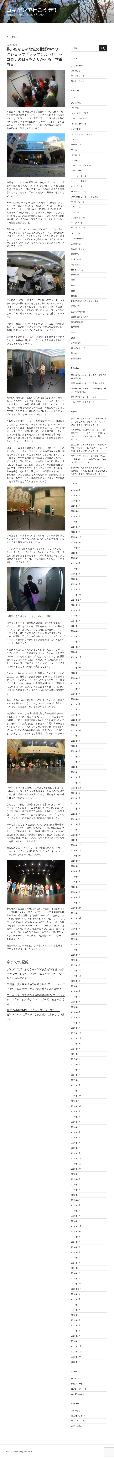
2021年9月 (75, 798)
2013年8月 (75, 1304)
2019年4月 (75, 949)
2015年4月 (75, 1200)
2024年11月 (76, 600)
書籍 (73, 291)
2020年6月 (75, 876)
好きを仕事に (77, 270)
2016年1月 (75, 1153)
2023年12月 (76, 657)
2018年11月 (76, 976)
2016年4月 (75, 1137)
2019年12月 (76, 908)
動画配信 (75, 254)
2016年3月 (75, 1143)
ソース (74, 150)
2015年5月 (75, 1195)
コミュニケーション (80, 124)
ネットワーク (77, 170)
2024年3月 (75, 641)
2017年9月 (75, 1049)
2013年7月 (75, 1310)
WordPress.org (77, 1394)
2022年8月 (75, 741)
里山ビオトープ (78, 348)
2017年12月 (76, 1033)
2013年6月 (75, 1315)
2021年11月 (76, 788)
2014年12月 (76, 1221)
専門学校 (75, 275)
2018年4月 (75, 1012)
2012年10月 (76, 1357)
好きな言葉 (76, 264)
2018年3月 (75, 1017)
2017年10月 (76, 1043)
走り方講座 (76, 343)
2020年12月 (76, 845)
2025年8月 (75, 553)
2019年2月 (75, 960)
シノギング (76, 129)
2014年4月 (75, 1263)
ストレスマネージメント (81, 134)
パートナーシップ (79, 176)
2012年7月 (75, 1362)
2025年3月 (75, 579)
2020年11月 (76, 850)
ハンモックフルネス (80, 191)
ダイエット (76, 155)
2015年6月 (75, 1190)
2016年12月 (76, 1096)
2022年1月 (75, 777)
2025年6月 (75, 563)
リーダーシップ (78, 228)
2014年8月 (75, 1242)
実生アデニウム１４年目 (81, 418)
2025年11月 (76, 537)
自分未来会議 (77, 322)
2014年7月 (75, 1247)
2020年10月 (76, 856)
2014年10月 (76, 1231)
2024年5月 (75, 631)
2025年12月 (76, 532)
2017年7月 (75, 1059)
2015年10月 (76, 1169)
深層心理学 (76, 306)
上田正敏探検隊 (78, 238)
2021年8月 (75, 803)
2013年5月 (75, 1320)
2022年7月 (75, 746)
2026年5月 (75, 506)
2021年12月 (76, 782)
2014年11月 (76, 1226)
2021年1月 (75, 840)
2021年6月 (75, 814)
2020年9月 (75, 861)
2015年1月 (75, 1216)
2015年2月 (75, 1211)
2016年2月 (75, 1148)
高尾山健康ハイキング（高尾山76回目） (88, 383)
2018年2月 (75, 1023)
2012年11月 (76, 1351)
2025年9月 (75, 548)
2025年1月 (75, 589)
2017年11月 (76, 1038)
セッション (76, 144)
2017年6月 (75, 1064)
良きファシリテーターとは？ (83, 397)
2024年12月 (76, 595)
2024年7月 (75, 621)
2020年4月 (75, 887)
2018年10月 (76, 981)
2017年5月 (75, 1070)
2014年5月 (75, 1257)
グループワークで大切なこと (83, 402)
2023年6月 (75, 689)
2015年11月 (76, 1163)
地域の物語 (76, 259)
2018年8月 (75, 991)
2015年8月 (75, 1179)
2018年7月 (75, 996)
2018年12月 (76, 970)
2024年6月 (75, 626)
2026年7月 (75, 495)
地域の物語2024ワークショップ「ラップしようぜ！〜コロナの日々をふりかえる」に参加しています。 (35, 1014)
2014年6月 (75, 1252)
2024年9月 (75, 610)
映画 (73, 285)
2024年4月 (75, 636)
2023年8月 (75, 678)
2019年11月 (76, 913)
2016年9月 (75, 1111)
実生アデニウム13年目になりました (86, 430)
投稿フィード (77, 1383)
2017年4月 (75, 1075)
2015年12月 (76, 1158)
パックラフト (77, 186)
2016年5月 (75, 1132)
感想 (73, 280)
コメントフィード (79, 1389)
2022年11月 (76, 725)
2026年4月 (75, 511)
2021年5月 (75, 819)
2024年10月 (76, 605)
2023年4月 (75, 699)
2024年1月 (75, 652)
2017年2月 (75, 1085)
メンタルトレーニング (81, 218)
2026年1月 (75, 527)
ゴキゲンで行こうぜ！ (32, 10)
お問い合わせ (77, 65)
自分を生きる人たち (80, 317)
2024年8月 (75, 615)
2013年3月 (75, 1331)
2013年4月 (75, 1325)
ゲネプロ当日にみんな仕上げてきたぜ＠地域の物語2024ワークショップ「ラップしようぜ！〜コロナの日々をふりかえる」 (36, 973)
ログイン (75, 1378)
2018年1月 (75, 1028)
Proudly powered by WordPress (20, 1451)
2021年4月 (75, 824)
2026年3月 (75, 516)
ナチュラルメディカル (81, 165)
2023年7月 (75, 683)
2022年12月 (76, 720)
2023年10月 (76, 668)
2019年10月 (76, 918)
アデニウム (76, 103)
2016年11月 (76, 1101)
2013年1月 (75, 1341)
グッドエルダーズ (79, 118)
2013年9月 (75, 1299)
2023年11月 (76, 662)
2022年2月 (75, 772)
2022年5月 (75, 756)
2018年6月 (75, 1002)
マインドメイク (78, 202)
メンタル (75, 212)
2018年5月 (75, 1007)
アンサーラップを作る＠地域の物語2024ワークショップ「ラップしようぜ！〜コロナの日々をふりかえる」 (36, 999)
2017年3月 (75, 1080)
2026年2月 (75, 521)
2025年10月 (76, 542)
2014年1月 (75, 1278)
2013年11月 (76, 1289)
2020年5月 (75, 882)
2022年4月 (75, 762)
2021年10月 (76, 793)
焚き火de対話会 (78, 311)
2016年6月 (75, 1127)
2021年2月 (75, 835)
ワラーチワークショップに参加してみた (88, 456)
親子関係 (75, 327)
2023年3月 (75, 704)
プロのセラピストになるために (84, 197)
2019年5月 (75, 944)
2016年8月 (75, 1117)
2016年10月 (76, 1106)
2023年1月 (75, 715)
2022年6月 (75, 751)
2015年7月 (75, 1184)
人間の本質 (76, 244)
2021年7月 (75, 809)
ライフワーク (77, 223)
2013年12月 (76, 1284)
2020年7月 (75, 871)
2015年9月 (75, 1174)
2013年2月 (75, 1336)
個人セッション (78, 81)
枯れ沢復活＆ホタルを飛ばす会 (84, 301)
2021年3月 (75, 829)
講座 (73, 338)
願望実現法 (76, 358)
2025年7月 (75, 558)
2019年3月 (75, 955)
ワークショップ (78, 76)
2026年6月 (75, 501)
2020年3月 (75, 892)
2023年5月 (75, 694)
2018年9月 (75, 986)
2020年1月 (75, 903)
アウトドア (76, 97)
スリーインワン (78, 139)
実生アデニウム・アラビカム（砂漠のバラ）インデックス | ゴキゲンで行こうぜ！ (89, 421)
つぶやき (75, 160)
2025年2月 (75, 584)
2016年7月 (75, 1122)
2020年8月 (75, 866)
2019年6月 (75, 939)
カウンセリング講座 (80, 113)
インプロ (75, 108)
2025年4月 (75, 574)
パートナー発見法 (79, 181)
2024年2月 (75, 647)
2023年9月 (75, 673)
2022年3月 (75, 767)
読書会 (74, 332)
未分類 (74, 296)
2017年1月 (75, 1090)
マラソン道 (76, 207)
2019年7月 (75, 934)
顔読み (74, 353)
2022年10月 (76, 730)
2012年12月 (76, 1346)
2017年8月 (75, 1054)
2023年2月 (75, 709)
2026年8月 (75, 490)
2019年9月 (75, 923)
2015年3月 (75, 1205)
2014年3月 (75, 1268)
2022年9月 (75, 735)
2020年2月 (75, 897)
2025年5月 (75, 568)
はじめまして (77, 71)
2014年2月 (75, 1273)
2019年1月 (75, 965)
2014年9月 (75, 1237)
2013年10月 (76, 1294)
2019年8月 (75, 929)
